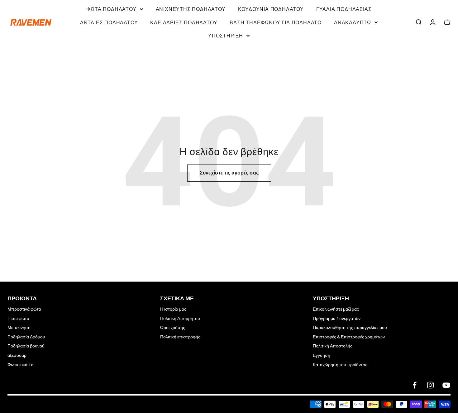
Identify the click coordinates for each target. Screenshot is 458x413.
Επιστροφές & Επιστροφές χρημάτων (349, 336)
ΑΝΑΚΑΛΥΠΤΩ (352, 22)
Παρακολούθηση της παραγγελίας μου (350, 327)
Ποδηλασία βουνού (26, 345)
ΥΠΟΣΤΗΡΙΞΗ (225, 35)
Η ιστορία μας (173, 309)
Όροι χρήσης (172, 327)
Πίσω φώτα (18, 318)
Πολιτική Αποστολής (332, 345)
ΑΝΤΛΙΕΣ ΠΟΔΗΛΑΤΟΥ (109, 22)
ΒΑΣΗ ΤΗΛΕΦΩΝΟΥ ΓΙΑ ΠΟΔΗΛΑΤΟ (276, 22)
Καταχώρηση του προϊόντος (340, 364)
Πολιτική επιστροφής (180, 336)
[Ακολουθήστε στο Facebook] (414, 385)
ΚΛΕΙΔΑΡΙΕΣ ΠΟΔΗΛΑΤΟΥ (183, 22)
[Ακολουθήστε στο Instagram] (430, 385)
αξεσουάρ (16, 355)
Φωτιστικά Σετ (21, 364)
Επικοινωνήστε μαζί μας (336, 309)
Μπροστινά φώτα (24, 309)
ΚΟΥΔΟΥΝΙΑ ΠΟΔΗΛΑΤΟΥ (271, 8)
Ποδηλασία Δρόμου (26, 336)
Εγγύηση (321, 355)
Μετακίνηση (19, 327)
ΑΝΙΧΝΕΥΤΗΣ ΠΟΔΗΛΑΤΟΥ (191, 8)
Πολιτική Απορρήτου (180, 318)
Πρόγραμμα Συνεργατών (336, 318)
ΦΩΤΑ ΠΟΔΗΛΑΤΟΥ (111, 8)
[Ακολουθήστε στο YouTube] (446, 385)
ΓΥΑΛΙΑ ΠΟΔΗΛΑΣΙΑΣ (344, 8)
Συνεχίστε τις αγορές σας (229, 173)
